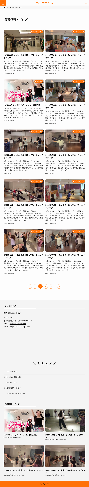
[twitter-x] (34, 363)
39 (59, 286)
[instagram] (38, 363)
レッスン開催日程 (13, 377)
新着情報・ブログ (13, 388)
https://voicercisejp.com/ (20, 327)
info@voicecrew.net (18, 324)
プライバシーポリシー (15, 393)
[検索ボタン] (86, 3)
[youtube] (46, 363)
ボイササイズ (44, 2)
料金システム (11, 382)
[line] (42, 363)
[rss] (50, 363)
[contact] (54, 363)
